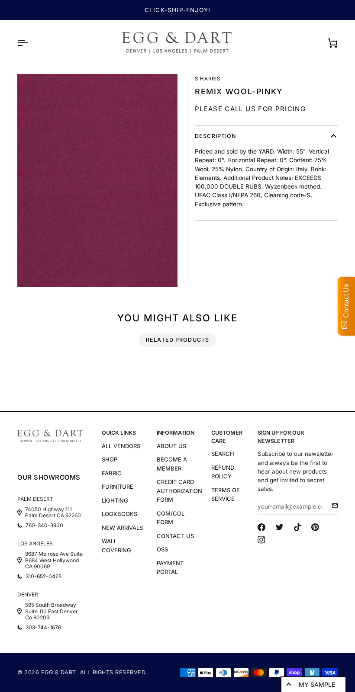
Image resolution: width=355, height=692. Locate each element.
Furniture (117, 486)
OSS (162, 549)
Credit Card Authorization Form (179, 490)
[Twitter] (280, 527)
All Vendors (121, 445)
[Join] (332, 506)
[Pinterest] (315, 527)
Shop (109, 459)
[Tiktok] (297, 527)
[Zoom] (97, 180)
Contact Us (175, 535)
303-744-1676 (43, 628)
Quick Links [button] (119, 432)
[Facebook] (261, 527)
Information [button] (175, 432)
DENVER (27, 594)
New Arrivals (122, 527)
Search (222, 453)
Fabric (112, 473)
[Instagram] (261, 540)
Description (215, 136)
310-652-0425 (43, 576)
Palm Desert (35, 499)
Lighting (115, 500)
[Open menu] (30, 43)
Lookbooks (119, 513)
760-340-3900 (44, 525)
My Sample (317, 684)
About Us (171, 445)
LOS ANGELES (35, 543)
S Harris (207, 79)
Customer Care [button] (226, 436)
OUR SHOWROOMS (49, 477)
